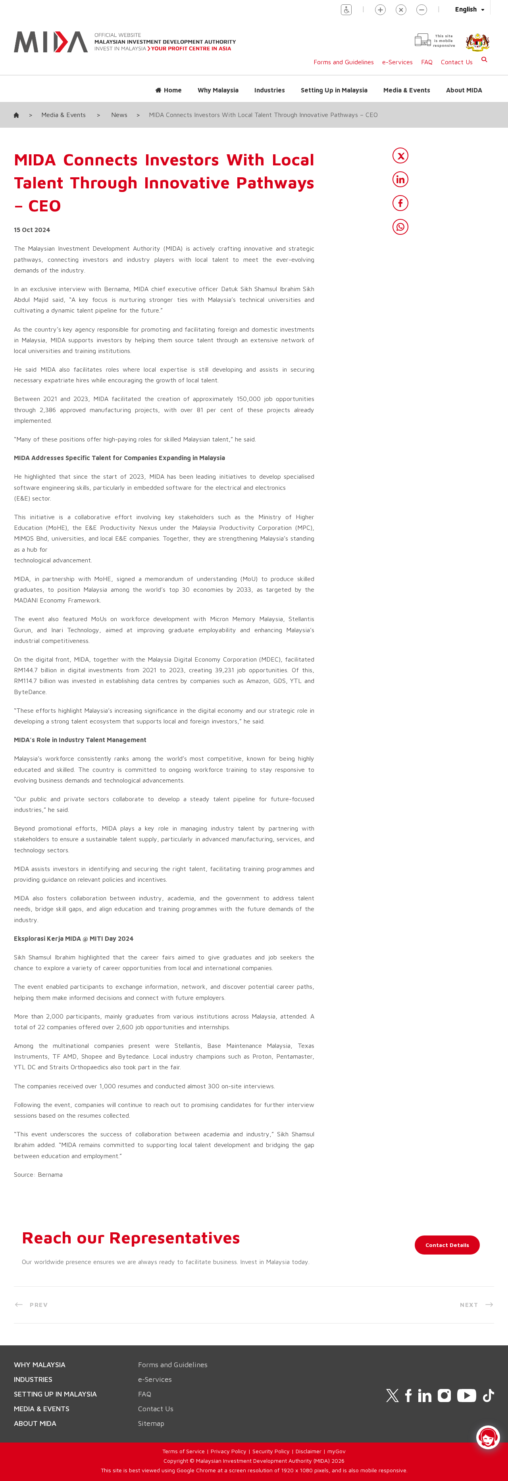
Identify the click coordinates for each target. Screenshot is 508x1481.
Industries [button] (269, 90)
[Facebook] (400, 203)
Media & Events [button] (406, 90)
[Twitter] (400, 155)
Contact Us (457, 61)
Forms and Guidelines (344, 61)
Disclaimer (308, 1451)
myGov (336, 1451)
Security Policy (271, 1451)
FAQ (427, 61)
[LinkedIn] (400, 179)
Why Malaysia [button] (218, 90)
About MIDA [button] (464, 90)
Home (173, 90)
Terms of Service (183, 1451)
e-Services (397, 61)
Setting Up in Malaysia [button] (334, 90)
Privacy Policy (228, 1451)
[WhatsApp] (400, 227)
